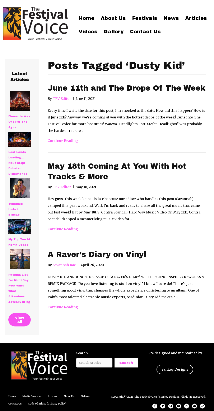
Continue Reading (63, 141)
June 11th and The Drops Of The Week (126, 88)
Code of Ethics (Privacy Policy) (47, 403)
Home (86, 18)
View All (19, 320)
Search (82, 353)
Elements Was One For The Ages (19, 122)
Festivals (144, 18)
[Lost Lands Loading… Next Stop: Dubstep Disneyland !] (19, 139)
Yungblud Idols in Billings (15, 209)
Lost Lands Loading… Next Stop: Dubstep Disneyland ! (17, 163)
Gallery (114, 31)
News (171, 18)
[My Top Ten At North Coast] (19, 226)
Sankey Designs (175, 369)
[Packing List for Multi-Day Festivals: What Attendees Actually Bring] (20, 259)
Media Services (32, 396)
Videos (88, 31)
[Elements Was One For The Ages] (20, 101)
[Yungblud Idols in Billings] (20, 188)
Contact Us (145, 31)
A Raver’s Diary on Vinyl (97, 254)
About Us (113, 18)
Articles (196, 18)
